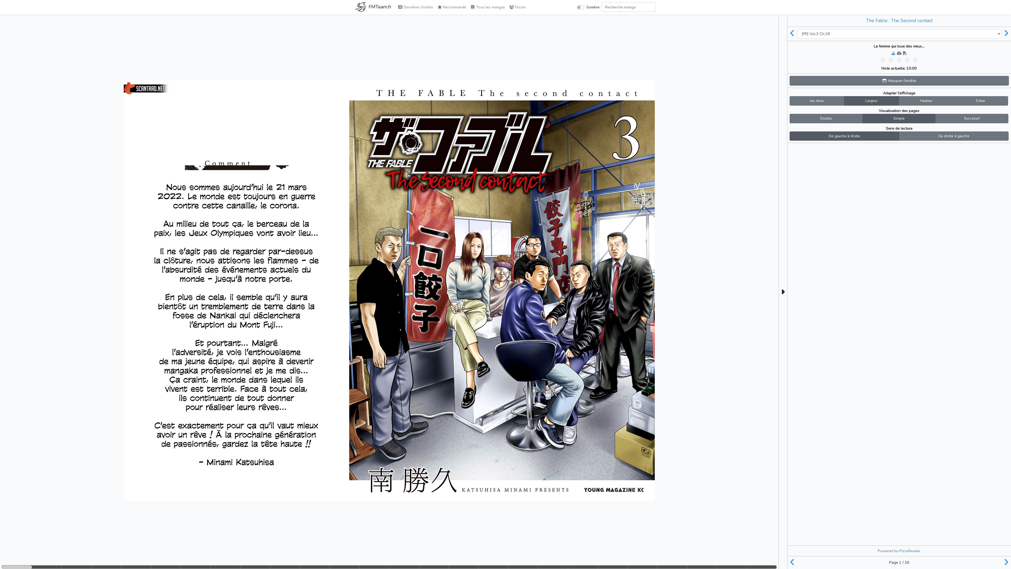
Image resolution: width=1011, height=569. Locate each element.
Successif (972, 118)
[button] (899, 81)
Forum (520, 7)
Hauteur (926, 100)
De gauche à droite (844, 136)
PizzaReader (909, 550)
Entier (980, 100)
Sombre (592, 7)
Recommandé (454, 7)
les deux (817, 100)
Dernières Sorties (418, 7)
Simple (899, 118)
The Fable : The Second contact (899, 20)
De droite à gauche (953, 136)
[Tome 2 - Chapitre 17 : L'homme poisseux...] (792, 33)
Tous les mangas (490, 7)
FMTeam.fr (379, 7)
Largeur (871, 100)
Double (826, 118)
